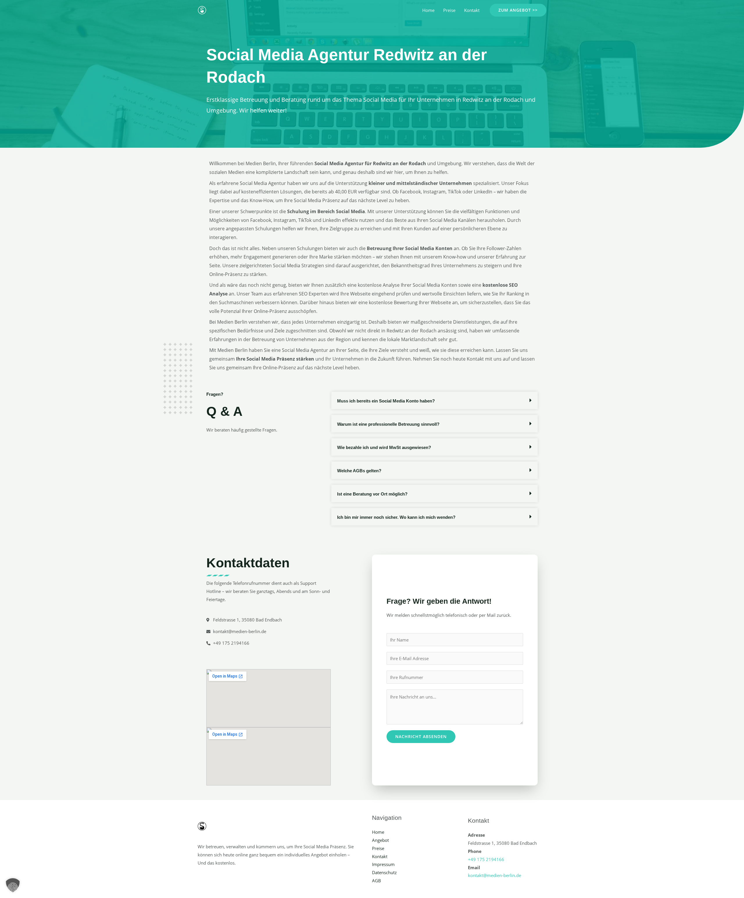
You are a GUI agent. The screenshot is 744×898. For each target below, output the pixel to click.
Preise (449, 10)
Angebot (380, 840)
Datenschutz (384, 872)
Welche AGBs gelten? (359, 470)
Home (428, 10)
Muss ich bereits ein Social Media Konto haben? (386, 400)
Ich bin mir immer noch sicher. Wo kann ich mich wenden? (396, 517)
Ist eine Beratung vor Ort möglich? (372, 493)
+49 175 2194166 (486, 859)
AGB (376, 880)
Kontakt (472, 10)
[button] (518, 10)
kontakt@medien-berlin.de (494, 875)
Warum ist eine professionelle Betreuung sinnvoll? (388, 424)
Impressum (383, 864)
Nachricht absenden (421, 736)
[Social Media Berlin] (202, 10)
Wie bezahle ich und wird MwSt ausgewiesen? (384, 447)
